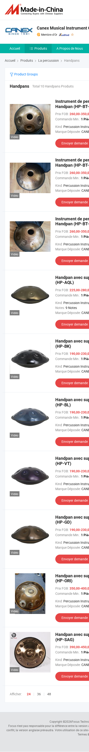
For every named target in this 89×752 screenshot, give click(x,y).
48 (49, 694)
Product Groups (26, 74)
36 (39, 694)
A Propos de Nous (69, 48)
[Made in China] (35, 9)
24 (29, 694)
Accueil (14, 48)
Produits (40, 48)
